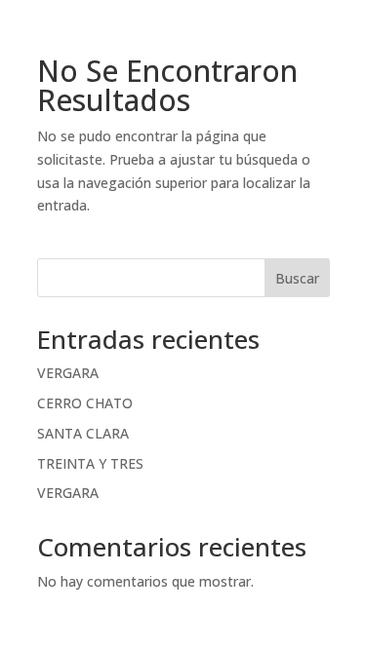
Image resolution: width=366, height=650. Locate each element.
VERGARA (68, 372)
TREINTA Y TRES (90, 463)
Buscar (297, 278)
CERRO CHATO (85, 403)
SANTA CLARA (83, 433)
